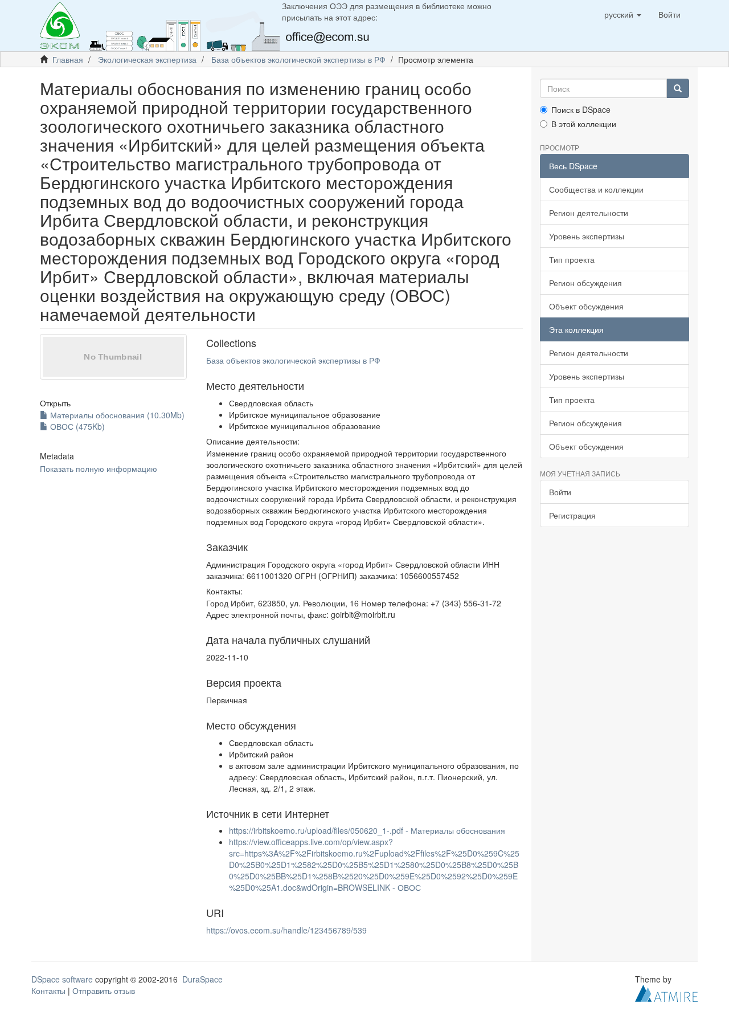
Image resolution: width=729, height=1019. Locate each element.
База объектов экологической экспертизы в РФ (298, 59)
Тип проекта (572, 259)
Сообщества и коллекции (596, 189)
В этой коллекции (583, 123)
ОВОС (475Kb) (76, 426)
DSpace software (62, 979)
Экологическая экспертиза (147, 59)
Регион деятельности (588, 212)
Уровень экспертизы (586, 236)
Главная (67, 59)
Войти (560, 492)
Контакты (48, 990)
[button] (623, 14)
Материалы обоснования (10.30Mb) (116, 415)
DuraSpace (202, 979)
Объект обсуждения (586, 306)
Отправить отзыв (103, 990)
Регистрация (572, 515)
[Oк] (677, 88)
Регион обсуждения (585, 282)
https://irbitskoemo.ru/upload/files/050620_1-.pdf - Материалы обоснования (367, 830)
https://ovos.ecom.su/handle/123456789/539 (286, 930)
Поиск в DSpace (581, 109)
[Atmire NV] (666, 992)
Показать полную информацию (98, 468)
